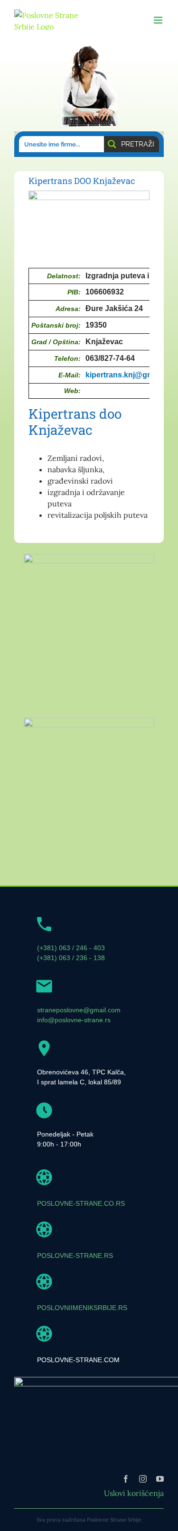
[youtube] (160, 1479)
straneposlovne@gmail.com (79, 1010)
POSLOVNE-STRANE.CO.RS (81, 1203)
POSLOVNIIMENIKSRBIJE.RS (82, 1307)
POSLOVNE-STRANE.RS (75, 1255)
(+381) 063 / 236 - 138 (71, 958)
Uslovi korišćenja (134, 1493)
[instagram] (143, 1479)
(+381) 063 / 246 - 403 (71, 948)
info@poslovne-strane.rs (74, 1020)
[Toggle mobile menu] (159, 20)
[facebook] (126, 1479)
